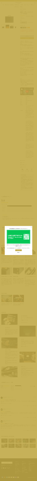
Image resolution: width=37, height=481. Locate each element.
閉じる (18, 252)
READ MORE (18, 250)
